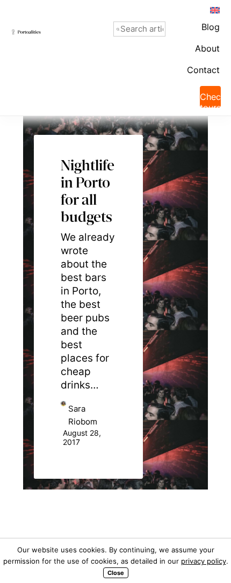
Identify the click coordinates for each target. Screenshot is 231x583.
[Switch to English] (214, 9)
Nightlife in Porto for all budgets (88, 166)
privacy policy (203, 561)
